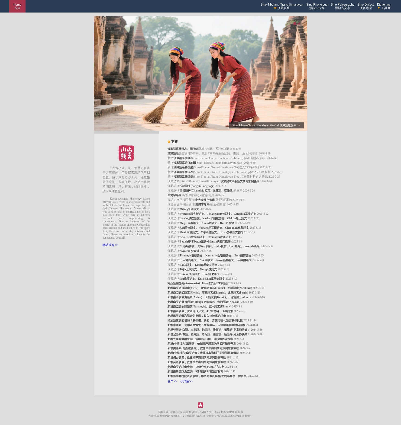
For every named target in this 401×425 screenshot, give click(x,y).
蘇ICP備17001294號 (170, 412)
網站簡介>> (110, 245)
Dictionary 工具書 (384, 6)
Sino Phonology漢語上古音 (316, 6)
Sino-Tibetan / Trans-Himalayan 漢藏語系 (282, 6)
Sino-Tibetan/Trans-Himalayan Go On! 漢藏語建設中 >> (266, 125)
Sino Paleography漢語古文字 (342, 6)
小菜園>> (186, 381)
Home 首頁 (17, 6)
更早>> (172, 381)
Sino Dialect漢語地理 (366, 6)
